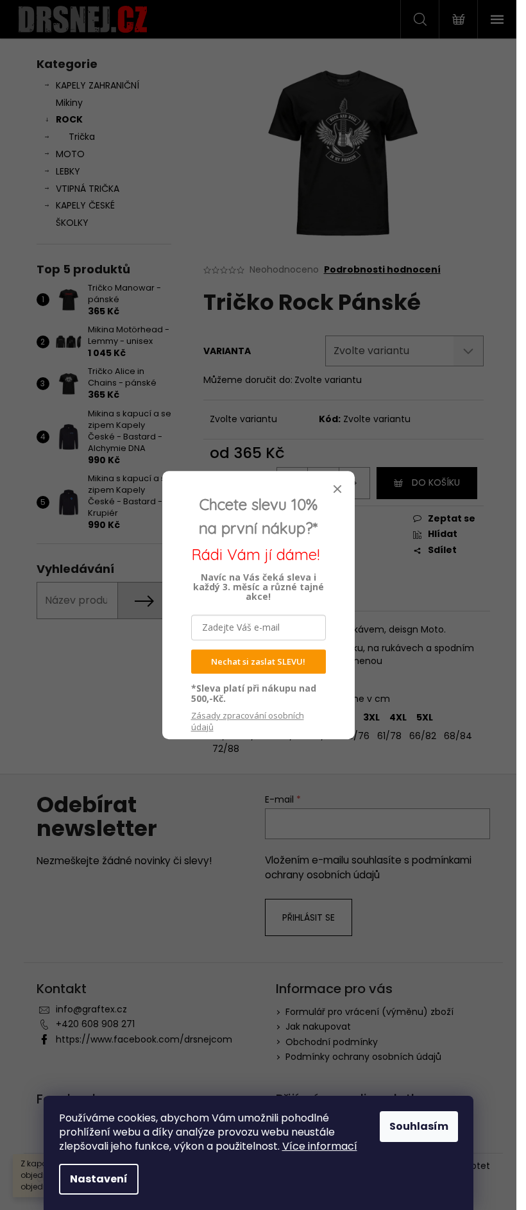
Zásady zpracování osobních (247, 721)
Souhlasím (418, 1126)
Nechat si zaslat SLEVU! (258, 661)
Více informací (319, 1146)
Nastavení (99, 1179)
